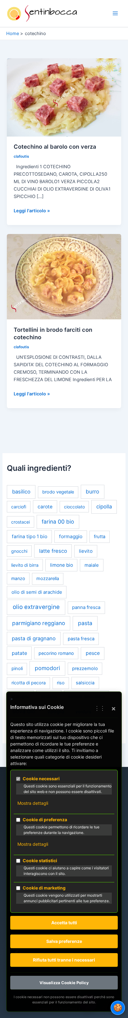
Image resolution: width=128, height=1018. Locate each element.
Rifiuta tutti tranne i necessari (64, 959)
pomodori (47, 668)
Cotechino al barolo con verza (55, 146)
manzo (18, 578)
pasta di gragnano (34, 638)
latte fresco (53, 551)
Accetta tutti (64, 922)
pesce (93, 653)
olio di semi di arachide (36, 592)
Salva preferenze (64, 941)
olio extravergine (36, 606)
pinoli (17, 668)
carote (45, 507)
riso (61, 683)
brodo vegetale (58, 492)
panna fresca (86, 607)
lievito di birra (25, 565)
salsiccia (85, 683)
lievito (86, 551)
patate (19, 653)
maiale (92, 565)
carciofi (18, 506)
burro (92, 491)
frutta (99, 536)
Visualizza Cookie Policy (64, 982)
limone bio (61, 565)
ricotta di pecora (28, 683)
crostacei (20, 522)
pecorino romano (56, 653)
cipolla (104, 506)
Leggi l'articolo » (32, 211)
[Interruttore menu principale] (115, 13)
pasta (85, 623)
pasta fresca (81, 639)
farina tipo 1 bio (29, 536)
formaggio (70, 536)
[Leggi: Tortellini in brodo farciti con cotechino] (64, 276)
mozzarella (47, 578)
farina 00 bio (58, 521)
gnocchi (19, 551)
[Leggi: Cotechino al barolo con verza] (64, 97)
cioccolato (74, 506)
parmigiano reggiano (38, 623)
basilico (21, 492)
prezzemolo (85, 668)
